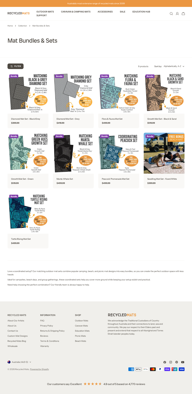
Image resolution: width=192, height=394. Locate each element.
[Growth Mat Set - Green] (28, 153)
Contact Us (13, 330)
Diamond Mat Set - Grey (68, 119)
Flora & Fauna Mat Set (112, 119)
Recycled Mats (22, 369)
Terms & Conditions (49, 341)
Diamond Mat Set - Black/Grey (25, 119)
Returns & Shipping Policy (52, 330)
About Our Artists (16, 320)
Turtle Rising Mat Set (21, 239)
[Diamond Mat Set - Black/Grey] (28, 93)
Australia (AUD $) (20, 362)
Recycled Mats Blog (17, 341)
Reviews (44, 336)
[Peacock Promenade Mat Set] (118, 153)
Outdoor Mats (81, 320)
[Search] (171, 14)
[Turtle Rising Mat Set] (28, 213)
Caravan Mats (81, 325)
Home (10, 26)
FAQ (42, 320)
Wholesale (13, 346)
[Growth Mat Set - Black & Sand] (164, 93)
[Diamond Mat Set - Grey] (73, 93)
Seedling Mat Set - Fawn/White (162, 179)
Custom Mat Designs (18, 336)
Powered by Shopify (39, 369)
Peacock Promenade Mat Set (115, 179)
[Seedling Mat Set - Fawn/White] (164, 153)
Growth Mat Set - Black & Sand (162, 119)
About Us (12, 325)
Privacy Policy (46, 325)
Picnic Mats (80, 336)
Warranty (44, 346)
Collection (22, 26)
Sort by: (158, 66)
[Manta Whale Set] (73, 153)
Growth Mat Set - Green (22, 179)
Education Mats (82, 330)
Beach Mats (80, 341)
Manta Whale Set (65, 179)
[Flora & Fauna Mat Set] (118, 93)
